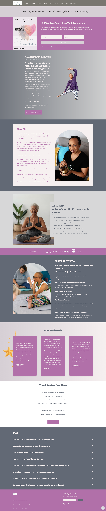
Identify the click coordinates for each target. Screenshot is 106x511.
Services (21, 504)
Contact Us (28, 504)
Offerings (33, 3)
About (14, 504)
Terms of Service (16, 508)
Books (39, 3)
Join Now (80, 499)
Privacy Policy (25, 508)
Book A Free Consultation (33, 112)
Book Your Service (54, 3)
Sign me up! (63, 42)
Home (26, 3)
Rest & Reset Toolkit (71, 3)
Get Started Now (53, 422)
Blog (62, 3)
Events (45, 3)
